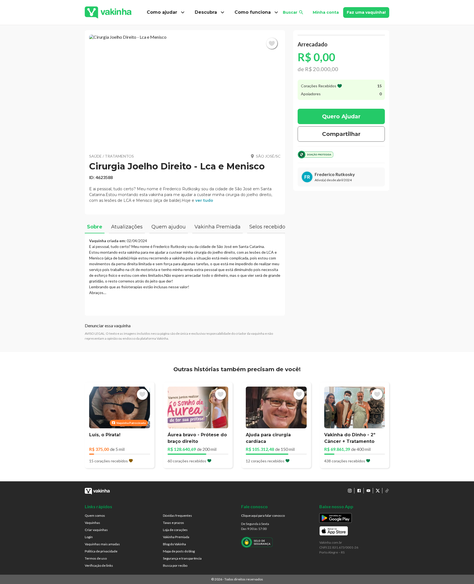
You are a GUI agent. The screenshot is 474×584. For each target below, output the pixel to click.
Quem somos (95, 515)
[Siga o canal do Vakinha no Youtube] (368, 490)
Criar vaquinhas (96, 530)
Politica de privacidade (101, 551)
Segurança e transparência (182, 558)
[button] (185, 91)
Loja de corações (175, 530)
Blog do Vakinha (174, 544)
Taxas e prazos (173, 523)
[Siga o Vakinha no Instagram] (350, 490)
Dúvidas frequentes (177, 515)
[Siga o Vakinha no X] (378, 490)
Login (89, 537)
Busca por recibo (175, 565)
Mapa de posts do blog (179, 551)
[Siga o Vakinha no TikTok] (387, 490)
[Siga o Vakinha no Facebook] (359, 490)
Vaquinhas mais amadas (102, 544)
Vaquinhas (92, 523)
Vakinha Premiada (176, 537)
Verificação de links (99, 565)
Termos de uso (96, 558)
